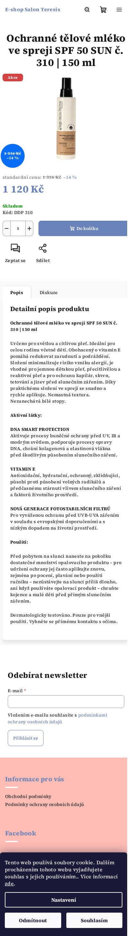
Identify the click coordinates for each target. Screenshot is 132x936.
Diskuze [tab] (49, 292)
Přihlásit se (25, 738)
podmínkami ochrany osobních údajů (57, 718)
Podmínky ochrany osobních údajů (44, 804)
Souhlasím (94, 920)
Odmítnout (33, 920)
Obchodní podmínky (28, 796)
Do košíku (87, 228)
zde (9, 883)
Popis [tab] (16, 292)
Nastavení (63, 899)
